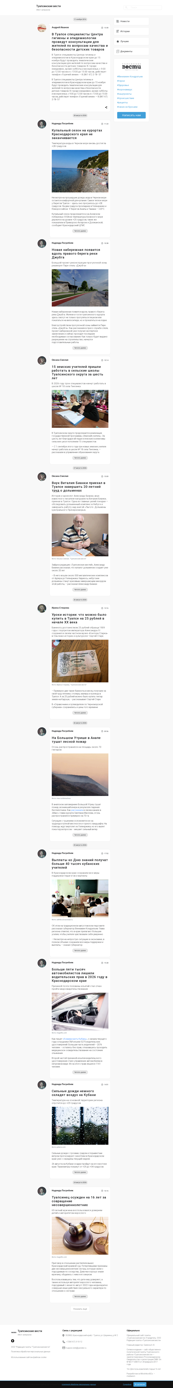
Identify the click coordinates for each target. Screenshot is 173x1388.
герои (122, 80)
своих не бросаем (128, 106)
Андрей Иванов (60, 27)
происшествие (126, 98)
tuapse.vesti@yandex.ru (76, 1348)
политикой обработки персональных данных (79, 1384)
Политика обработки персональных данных (30, 1351)
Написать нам (131, 115)
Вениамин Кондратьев (131, 76)
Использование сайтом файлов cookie (28, 1357)
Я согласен (140, 1384)
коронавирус (125, 89)
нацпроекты (125, 93)
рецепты (123, 102)
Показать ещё (80, 1308)
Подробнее (127, 1384)
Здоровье (124, 85)
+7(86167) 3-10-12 (74, 1342)
